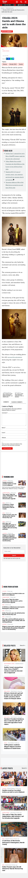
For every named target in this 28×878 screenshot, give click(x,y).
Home (2, 8)
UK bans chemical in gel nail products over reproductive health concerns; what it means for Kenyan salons (13, 695)
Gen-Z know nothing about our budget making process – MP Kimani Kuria (8, 395)
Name (4, 427)
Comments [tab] (6, 402)
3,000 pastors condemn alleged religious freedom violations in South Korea (12, 746)
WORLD (13, 663)
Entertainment (9, 8)
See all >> (22, 645)
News (5, 691)
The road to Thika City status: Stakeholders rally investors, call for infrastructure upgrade (9, 496)
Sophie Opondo (5, 51)
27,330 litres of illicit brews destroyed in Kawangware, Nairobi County (8, 507)
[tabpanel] (14, 427)
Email (3, 432)
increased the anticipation (15, 357)
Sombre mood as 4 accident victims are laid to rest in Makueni (9, 484)
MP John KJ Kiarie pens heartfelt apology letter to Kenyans (19, 395)
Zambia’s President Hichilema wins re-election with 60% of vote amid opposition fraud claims (14, 721)
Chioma (5, 64)
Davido (21, 64)
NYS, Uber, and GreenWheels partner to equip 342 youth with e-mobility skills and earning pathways (9, 526)
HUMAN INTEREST (5, 812)
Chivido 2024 (12, 64)
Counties (4, 788)
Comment (5, 412)
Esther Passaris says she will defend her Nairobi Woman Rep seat (9, 516)
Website (4, 437)
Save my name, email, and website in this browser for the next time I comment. (12, 444)
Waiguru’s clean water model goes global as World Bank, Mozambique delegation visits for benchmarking (9, 537)
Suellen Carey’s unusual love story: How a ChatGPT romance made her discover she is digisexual (15, 156)
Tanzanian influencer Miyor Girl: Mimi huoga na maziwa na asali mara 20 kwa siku (15, 184)
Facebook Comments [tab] (16, 402)
